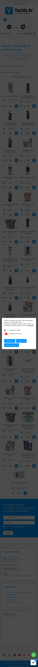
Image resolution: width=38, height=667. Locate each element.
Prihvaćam (9, 341)
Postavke (20, 341)
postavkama (30, 325)
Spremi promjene (11, 345)
